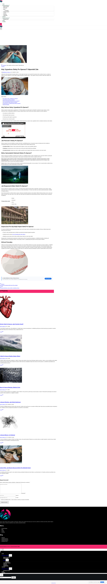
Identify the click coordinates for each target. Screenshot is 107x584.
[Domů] (1, 65)
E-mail (17, 497)
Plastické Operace (5, 568)
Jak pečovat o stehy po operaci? (9, 99)
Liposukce (5, 14)
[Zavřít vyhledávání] (1, 575)
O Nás (3, 20)
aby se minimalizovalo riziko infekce (18, 234)
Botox (4, 560)
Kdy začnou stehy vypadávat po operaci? (10, 98)
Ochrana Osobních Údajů (15, 546)
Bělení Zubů (5, 7)
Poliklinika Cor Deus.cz (6, 72)
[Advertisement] (53, 36)
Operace (4, 16)
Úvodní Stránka (4, 528)
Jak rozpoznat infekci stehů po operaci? (10, 102)
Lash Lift (4, 12)
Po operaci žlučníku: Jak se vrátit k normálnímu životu (9, 287)
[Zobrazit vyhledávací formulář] (1, 24)
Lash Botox (7, 10)
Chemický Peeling (6, 11)
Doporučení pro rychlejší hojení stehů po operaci (11, 103)
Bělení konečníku (6, 6)
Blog (2, 529)
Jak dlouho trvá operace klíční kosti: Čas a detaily (9, 285)
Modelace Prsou (6, 19)
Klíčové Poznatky (6, 104)
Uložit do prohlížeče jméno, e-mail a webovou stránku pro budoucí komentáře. (15, 499)
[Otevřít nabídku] (1, 29)
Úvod (3, 553)
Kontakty (4, 21)
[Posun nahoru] (1, 550)
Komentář (24, 493)
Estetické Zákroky (5, 538)
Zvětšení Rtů (5, 15)
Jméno (17, 495)
